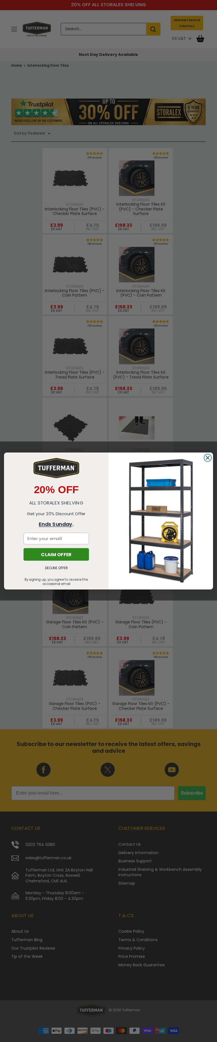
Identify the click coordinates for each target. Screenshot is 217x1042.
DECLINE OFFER (56, 568)
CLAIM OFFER (56, 554)
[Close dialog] (207, 458)
